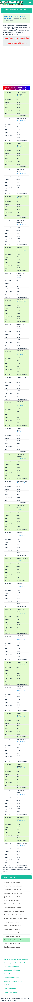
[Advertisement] (16, 66)
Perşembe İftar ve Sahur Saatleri (13, 940)
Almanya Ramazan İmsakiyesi (12, 970)
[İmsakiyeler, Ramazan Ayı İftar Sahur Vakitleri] (12, 2)
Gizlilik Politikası (8, 984)
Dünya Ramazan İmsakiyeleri (12, 966)
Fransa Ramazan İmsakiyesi (11, 977)
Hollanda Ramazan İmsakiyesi (12, 974)
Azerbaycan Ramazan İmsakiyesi (13, 981)
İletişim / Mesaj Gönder (10, 992)
